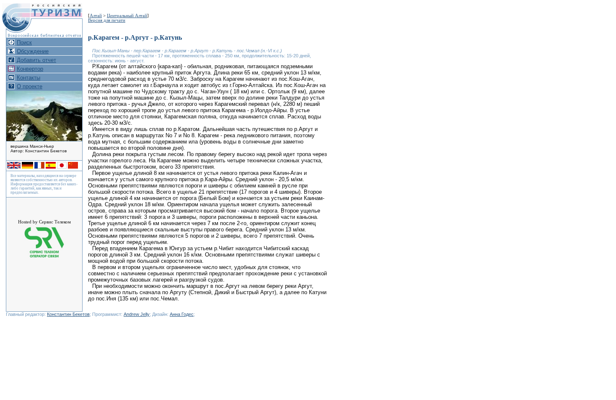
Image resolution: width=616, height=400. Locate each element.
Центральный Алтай (127, 15)
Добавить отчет (36, 60)
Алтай (96, 15)
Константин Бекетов (68, 314)
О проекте (29, 86)
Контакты (28, 77)
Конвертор (30, 69)
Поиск (24, 42)
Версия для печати (106, 20)
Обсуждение (33, 51)
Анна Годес (182, 314)
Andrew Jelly (137, 314)
